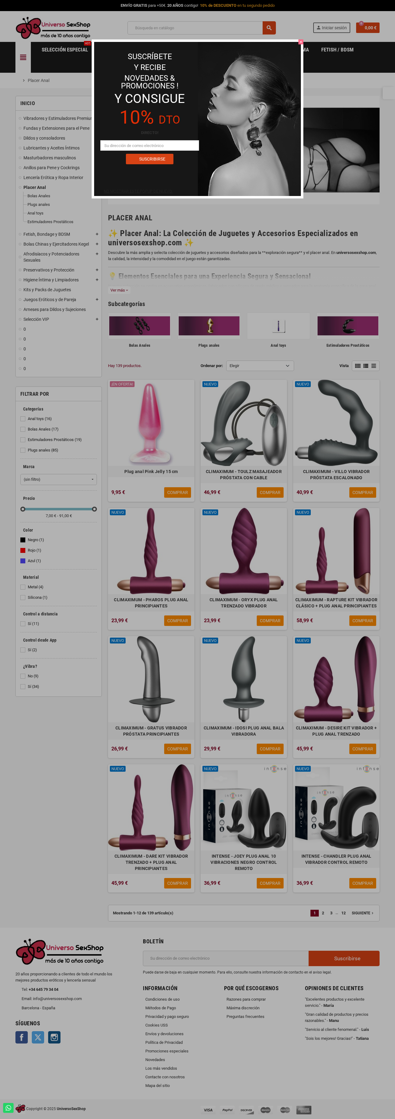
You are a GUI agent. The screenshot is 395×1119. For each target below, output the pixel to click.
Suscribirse (151, 159)
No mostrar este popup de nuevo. (138, 191)
